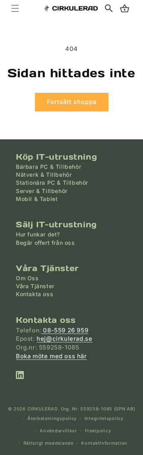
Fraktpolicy (98, 431)
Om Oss (27, 278)
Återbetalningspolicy (52, 418)
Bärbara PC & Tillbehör (48, 166)
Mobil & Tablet (37, 198)
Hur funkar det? (38, 234)
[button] (109, 8)
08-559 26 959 (64, 330)
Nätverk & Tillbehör (44, 174)
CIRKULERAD (42, 409)
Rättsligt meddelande (48, 443)
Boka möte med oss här (51, 356)
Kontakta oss (34, 294)
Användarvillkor (58, 431)
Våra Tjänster (35, 286)
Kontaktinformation (104, 443)
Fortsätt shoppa (72, 101)
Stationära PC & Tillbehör (52, 182)
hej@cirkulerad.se (64, 338)
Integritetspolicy (104, 418)
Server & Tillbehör (42, 190)
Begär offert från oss (45, 242)
